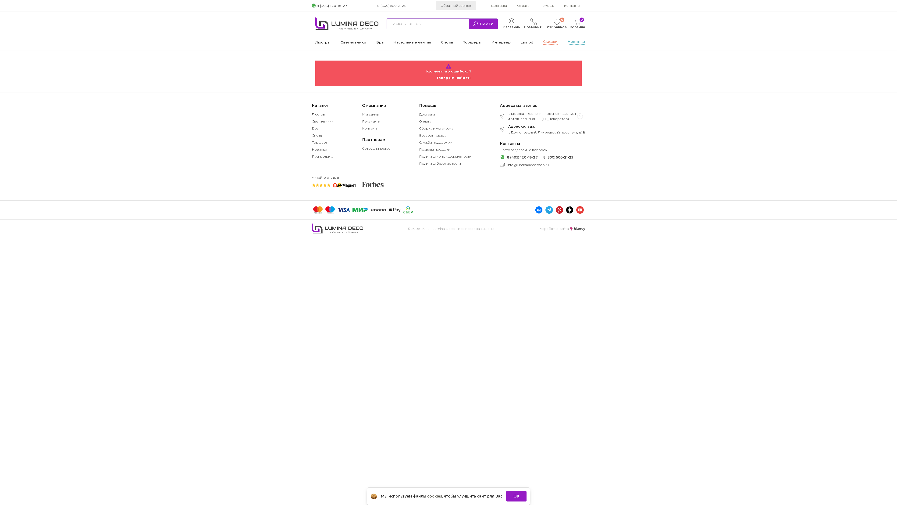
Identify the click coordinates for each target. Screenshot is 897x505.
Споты (317, 135)
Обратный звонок (456, 6)
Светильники (323, 121)
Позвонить (533, 27)
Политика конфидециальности (445, 156)
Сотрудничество (376, 148)
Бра (315, 128)
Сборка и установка (436, 128)
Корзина (577, 23)
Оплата (523, 6)
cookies (434, 496)
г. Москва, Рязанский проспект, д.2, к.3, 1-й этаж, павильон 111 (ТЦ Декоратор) (542, 116)
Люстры (318, 114)
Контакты (572, 6)
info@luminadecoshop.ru (528, 165)
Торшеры (320, 142)
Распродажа (322, 156)
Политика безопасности (440, 163)
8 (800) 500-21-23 (391, 6)
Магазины (511, 27)
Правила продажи (434, 149)
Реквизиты (371, 121)
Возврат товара (432, 135)
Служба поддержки (435, 142)
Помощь (547, 6)
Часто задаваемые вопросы (523, 150)
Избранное (557, 23)
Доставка (499, 6)
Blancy (579, 229)
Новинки (319, 149)
